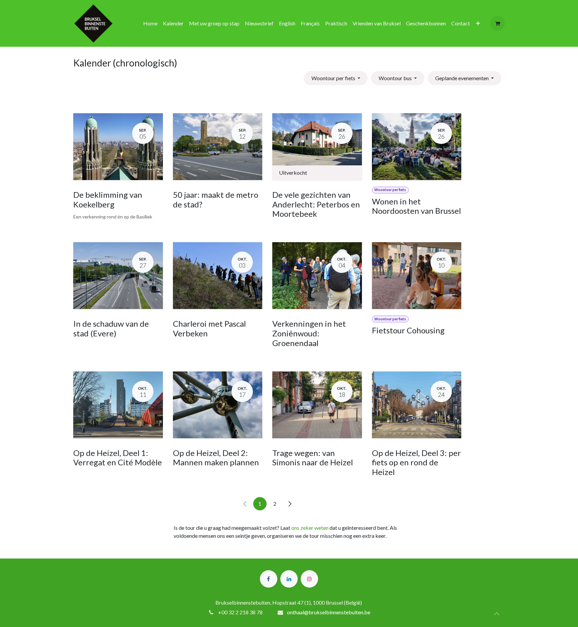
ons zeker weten (309, 527)
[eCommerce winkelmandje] (497, 23)
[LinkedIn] (289, 579)
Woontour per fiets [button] (333, 78)
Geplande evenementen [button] (462, 78)
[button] (497, 614)
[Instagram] (309, 579)
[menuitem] (150, 23)
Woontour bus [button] (396, 78)
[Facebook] (268, 579)
